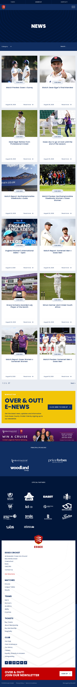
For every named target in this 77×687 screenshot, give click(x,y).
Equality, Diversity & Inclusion (15, 653)
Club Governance (11, 644)
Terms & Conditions (31, 683)
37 (9, 383)
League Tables (10, 587)
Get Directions (10, 574)
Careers (7, 650)
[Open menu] (73, 7)
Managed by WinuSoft (69, 683)
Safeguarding (9, 656)
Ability (7, 609)
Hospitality (8, 631)
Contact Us (9, 570)
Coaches (8, 612)
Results (7, 590)
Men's (7, 600)
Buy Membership (10, 628)
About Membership (11, 625)
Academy (8, 606)
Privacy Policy (20, 683)
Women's (8, 603)
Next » (73, 383)
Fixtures (7, 584)
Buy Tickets (9, 622)
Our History (9, 647)
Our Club (8, 641)
